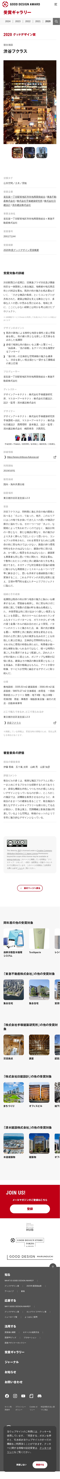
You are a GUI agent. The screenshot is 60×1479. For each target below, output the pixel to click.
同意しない (21, 1465)
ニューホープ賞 (11, 1317)
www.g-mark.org (13, 859)
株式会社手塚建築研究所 (29, 201)
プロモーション (30, 1338)
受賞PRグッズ (10, 1338)
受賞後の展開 (10, 1332)
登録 (30, 1209)
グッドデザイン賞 (12, 1286)
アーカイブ (9, 1291)
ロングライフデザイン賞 (36, 1312)
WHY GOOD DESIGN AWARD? (18, 1306)
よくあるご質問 (31, 1317)
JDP (19, 851)
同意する (40, 1465)
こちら (20, 868)
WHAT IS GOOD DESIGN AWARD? (19, 1281)
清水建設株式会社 (21, 205)
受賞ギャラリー (15, 1352)
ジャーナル (12, 1362)
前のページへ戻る (32, 888)
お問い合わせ (14, 1382)
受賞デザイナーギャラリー (15, 1343)
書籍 (23, 1291)
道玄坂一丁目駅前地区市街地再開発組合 (24, 197)
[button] (17, 152)
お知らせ (10, 1372)
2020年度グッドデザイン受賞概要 (21, 250)
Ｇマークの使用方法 (31, 1332)
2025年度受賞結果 (34, 1286)
